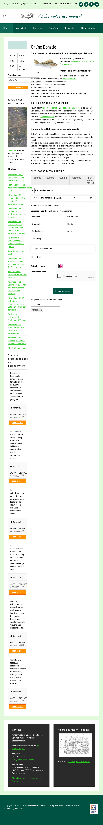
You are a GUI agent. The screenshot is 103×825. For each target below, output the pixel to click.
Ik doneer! (18, 87)
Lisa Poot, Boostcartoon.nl (79, 761)
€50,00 (63, 177)
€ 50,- (21, 60)
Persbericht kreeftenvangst (66, 3)
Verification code (38, 271)
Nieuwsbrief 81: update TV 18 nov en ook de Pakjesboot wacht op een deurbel (17, 288)
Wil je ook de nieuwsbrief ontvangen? (47, 299)
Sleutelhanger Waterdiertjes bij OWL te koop (17, 274)
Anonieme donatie (44, 248)
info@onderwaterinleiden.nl (24, 759)
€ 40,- (21, 55)
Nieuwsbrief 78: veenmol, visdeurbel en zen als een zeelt (17, 340)
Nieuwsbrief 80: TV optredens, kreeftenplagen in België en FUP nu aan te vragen (17, 304)
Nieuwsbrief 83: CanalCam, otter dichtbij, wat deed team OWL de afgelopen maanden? (17, 227)
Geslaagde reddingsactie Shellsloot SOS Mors (17, 317)
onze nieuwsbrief (49, 108)
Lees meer (12, 150)
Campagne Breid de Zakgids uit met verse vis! (51, 211)
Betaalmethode (38, 266)
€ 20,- (12, 60)
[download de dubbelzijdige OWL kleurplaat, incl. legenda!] (75, 745)
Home (6, 28)
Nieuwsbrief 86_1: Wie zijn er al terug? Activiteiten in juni (16, 177)
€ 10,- (12, 55)
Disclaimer (16, 778)
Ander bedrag (22, 67)
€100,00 (76, 177)
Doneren (47, 3)
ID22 (21, 808)
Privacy (15, 781)
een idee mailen (47, 116)
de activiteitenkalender (70, 108)
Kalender (37, 28)
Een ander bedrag (90, 180)
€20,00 (50, 177)
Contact (36, 3)
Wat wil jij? (21, 28)
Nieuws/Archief (88, 28)
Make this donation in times (65, 197)
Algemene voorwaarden (33, 778)
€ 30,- (12, 66)
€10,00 (37, 177)
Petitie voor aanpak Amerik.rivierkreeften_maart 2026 (20, 188)
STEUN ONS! (17, 422)
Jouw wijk (70, 28)
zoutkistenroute (70, 78)
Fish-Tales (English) (20, 3)
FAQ (6, 3)
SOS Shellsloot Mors (17, 348)
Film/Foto (53, 28)
